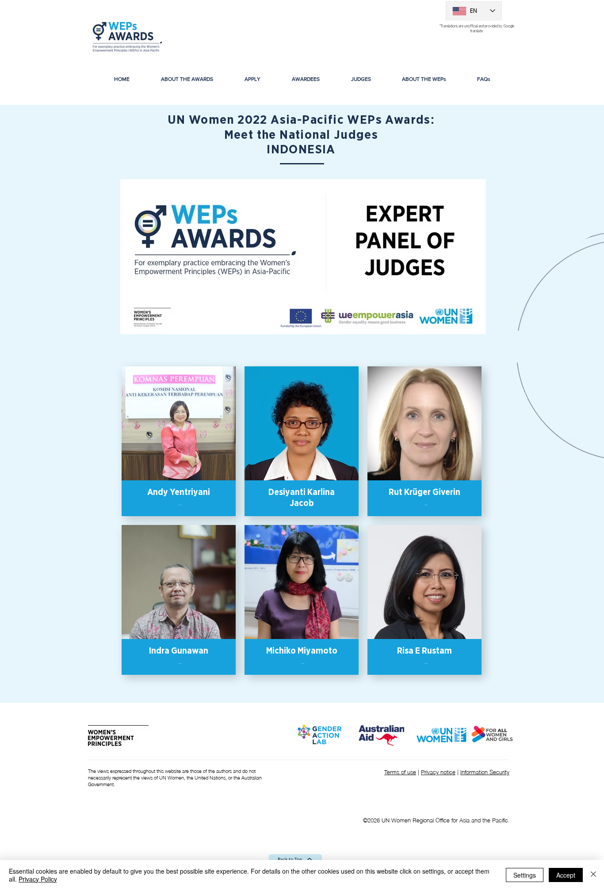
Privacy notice (438, 771)
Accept (565, 875)
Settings (524, 875)
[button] (305, 79)
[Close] (593, 875)
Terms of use (400, 771)
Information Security (484, 771)
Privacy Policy (38, 879)
